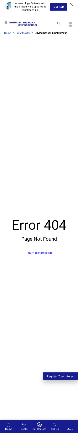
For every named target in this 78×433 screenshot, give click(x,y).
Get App (58, 6)
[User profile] (70, 23)
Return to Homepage (39, 252)
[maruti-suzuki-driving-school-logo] (20, 23)
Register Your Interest (61, 376)
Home (7, 33)
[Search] (59, 23)
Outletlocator (23, 33)
